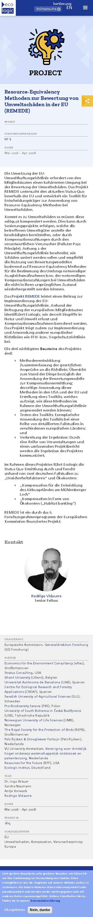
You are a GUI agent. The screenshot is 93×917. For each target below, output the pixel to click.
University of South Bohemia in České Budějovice (43, 710)
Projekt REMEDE (26, 297)
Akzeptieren (14, 910)
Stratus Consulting (19, 673)
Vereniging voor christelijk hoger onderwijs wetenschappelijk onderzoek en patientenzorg (46, 753)
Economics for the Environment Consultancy (39, 663)
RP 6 (8, 139)
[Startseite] (8, 8)
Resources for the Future (23, 763)
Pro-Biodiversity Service (23, 706)
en (69, 8)
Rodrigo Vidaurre (18, 795)
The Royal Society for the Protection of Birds (39, 729)
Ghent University (17, 677)
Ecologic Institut (17, 767)
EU (7, 837)
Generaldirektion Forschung (66, 645)
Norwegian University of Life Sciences (34, 720)
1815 (8, 823)
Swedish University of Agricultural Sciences (38, 696)
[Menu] (85, 8)
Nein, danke (40, 910)
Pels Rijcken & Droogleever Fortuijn (32, 739)
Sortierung (62, 4)
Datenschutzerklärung (45, 901)
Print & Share (87, 101)
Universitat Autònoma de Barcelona (32, 682)
